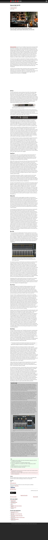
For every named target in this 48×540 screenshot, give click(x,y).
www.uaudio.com (13, 483)
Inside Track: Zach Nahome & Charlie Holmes (18, 517)
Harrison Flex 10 (13, 500)
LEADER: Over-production (15, 519)
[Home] (15, 1)
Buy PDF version (13, 489)
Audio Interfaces (14, 7)
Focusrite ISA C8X (13, 507)
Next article (35, 496)
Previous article (13, 496)
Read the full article (24, 495)
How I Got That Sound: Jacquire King (16, 513)
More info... (17, 485)
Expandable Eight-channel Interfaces (16, 505)
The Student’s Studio (14, 502)
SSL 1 (12, 504)
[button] (24, 19)
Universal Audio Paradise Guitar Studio (16, 515)
